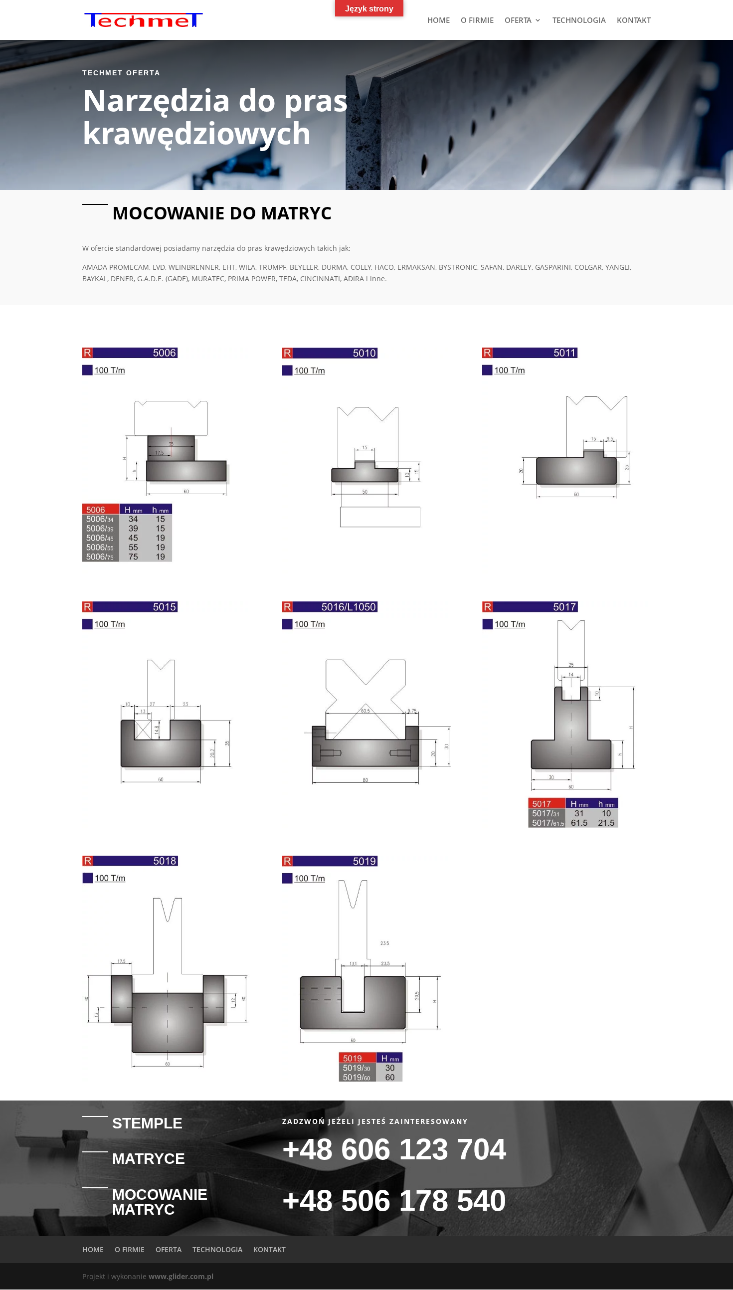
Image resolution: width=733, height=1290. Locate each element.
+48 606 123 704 (394, 1149)
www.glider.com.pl (181, 1276)
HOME (438, 20)
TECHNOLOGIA (579, 20)
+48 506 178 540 (394, 1200)
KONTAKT (634, 20)
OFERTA (518, 20)
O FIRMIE (477, 20)
